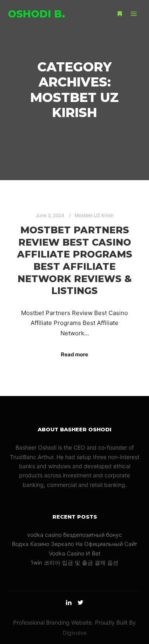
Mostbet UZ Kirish (94, 215)
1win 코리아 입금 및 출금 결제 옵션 (74, 562)
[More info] (119, 14)
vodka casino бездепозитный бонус (74, 534)
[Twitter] (80, 602)
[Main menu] (134, 14)
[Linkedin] (69, 602)
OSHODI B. (36, 14)
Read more (74, 354)
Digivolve (75, 632)
